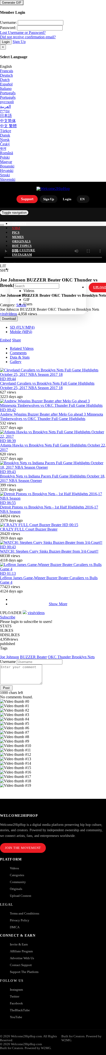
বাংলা (3, 148)
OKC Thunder (60, 657)
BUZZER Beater (33, 657)
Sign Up (19, 42)
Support (27, 199)
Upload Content (20, 896)
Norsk (5, 140)
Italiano (6, 88)
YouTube (16, 1017)
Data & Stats (20, 357)
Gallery (15, 362)
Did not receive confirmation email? (28, 37)
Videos (14, 868)
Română (6, 153)
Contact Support (21, 965)
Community (18, 882)
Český (5, 144)
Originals (16, 889)
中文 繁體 (8, 126)
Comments (18, 353)
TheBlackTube (20, 1010)
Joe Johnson (9, 657)
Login (6, 42)
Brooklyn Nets (83, 657)
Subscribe (7, 617)
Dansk (5, 135)
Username (8, 662)
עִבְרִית (5, 111)
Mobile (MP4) (21, 332)
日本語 (6, 115)
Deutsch (6, 75)
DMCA (14, 927)
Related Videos (22, 348)
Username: (8, 22)
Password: (8, 28)
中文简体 (8, 121)
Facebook (16, 1003)
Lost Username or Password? (23, 32)
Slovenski (7, 179)
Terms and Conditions (24, 913)
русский (7, 102)
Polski (5, 157)
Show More (58, 604)
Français (6, 71)
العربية (5, 106)
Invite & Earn (19, 944)
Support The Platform (24, 972)
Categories (17, 875)
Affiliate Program (21, 951)
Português (8, 93)
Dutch (5, 80)
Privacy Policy (19, 920)
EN (82, 199)
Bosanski (7, 166)
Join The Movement (23, 848)
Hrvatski (6, 171)
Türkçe (5, 131)
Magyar (6, 162)
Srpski (5, 175)
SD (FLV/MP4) (22, 327)
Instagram (22, 254)
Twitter (14, 996)
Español (6, 84)
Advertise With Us (22, 958)
